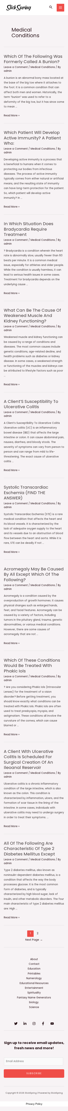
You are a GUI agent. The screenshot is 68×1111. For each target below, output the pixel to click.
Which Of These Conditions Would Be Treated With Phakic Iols (32, 665)
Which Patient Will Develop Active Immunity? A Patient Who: (32, 138)
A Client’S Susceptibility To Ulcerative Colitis (31, 404)
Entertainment (34, 988)
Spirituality (34, 992)
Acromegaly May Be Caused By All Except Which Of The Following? (34, 574)
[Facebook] (43, 1023)
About (34, 959)
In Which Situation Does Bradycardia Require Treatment (28, 229)
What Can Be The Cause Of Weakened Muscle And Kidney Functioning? (32, 315)
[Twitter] (16, 1023)
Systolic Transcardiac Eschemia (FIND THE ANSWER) (26, 492)
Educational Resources (34, 983)
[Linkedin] (25, 1023)
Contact (34, 964)
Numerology (34, 978)
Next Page (34, 940)
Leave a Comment (16, 67)
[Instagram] (34, 1023)
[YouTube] (52, 1023)
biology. (34, 1002)
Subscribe (34, 1073)
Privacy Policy (34, 1103)
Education (34, 968)
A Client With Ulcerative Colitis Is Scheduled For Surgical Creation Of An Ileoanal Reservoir (28, 760)
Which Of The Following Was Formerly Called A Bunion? (33, 59)
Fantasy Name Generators (34, 997)
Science (34, 1007)
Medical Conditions (43, 67)
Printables (34, 973)
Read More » (11, 115)
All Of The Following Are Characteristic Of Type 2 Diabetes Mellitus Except (29, 848)
